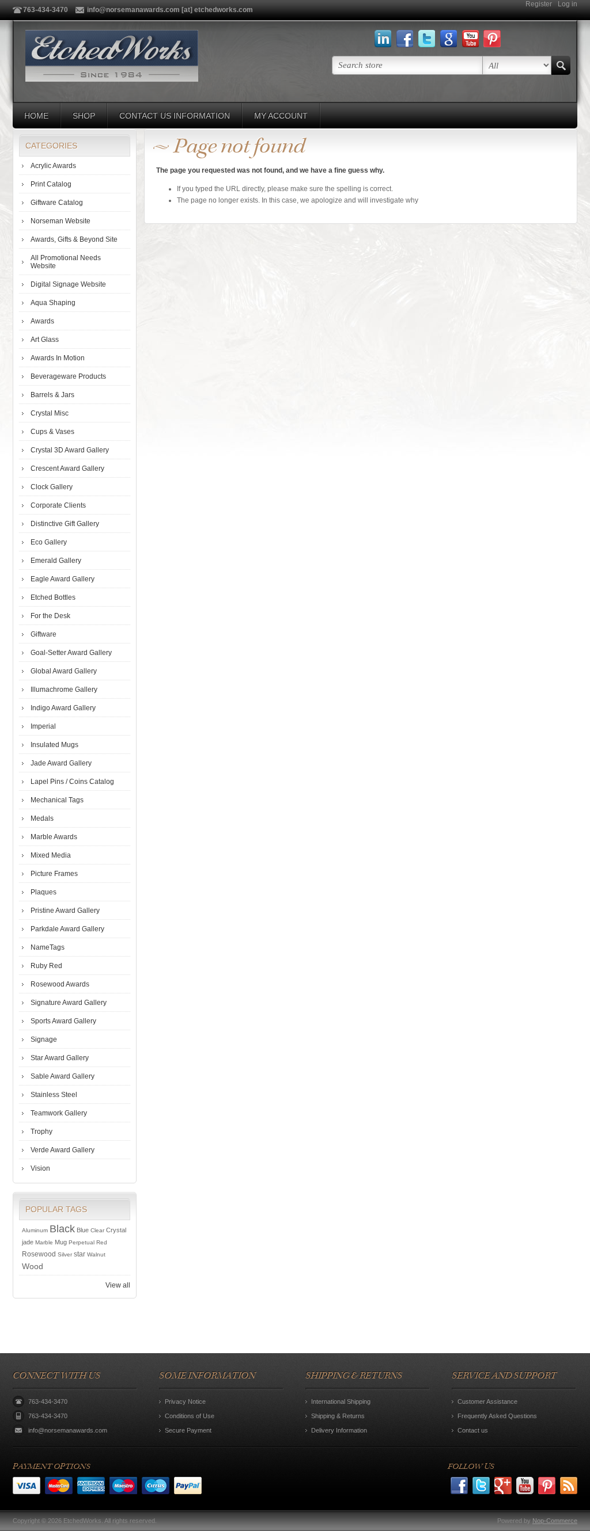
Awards (42, 321)
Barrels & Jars (52, 395)
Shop (84, 115)
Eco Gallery (49, 542)
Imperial (43, 726)
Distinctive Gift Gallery (65, 524)
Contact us (472, 1430)
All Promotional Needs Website (66, 262)
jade (27, 1242)
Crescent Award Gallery (67, 468)
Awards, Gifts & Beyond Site (74, 239)
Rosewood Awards (60, 984)
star (79, 1254)
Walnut (96, 1254)
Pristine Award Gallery (65, 911)
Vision (40, 1168)
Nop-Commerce (554, 1520)
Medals (42, 818)
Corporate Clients (58, 505)
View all (117, 1285)
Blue (83, 1230)
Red (101, 1242)
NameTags (48, 947)
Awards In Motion (58, 358)
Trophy (41, 1132)
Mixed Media (51, 855)
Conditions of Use (189, 1415)
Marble (44, 1242)
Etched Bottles (53, 597)
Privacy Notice (185, 1401)
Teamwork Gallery (59, 1113)
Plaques (43, 892)
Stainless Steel (54, 1095)
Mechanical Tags (57, 800)
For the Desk (50, 616)
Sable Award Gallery (62, 1076)
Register (538, 4)
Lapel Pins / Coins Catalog (72, 782)
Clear (97, 1230)
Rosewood (39, 1254)
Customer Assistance (487, 1401)
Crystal (116, 1230)
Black (62, 1229)
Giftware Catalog (57, 203)
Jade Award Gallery (61, 763)
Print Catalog (51, 184)
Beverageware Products (68, 376)
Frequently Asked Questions (497, 1415)
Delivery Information (339, 1430)
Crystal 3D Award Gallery (70, 450)
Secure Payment (188, 1430)
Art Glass (45, 340)
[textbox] (407, 65)
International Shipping (340, 1401)
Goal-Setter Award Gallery (71, 653)
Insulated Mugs (54, 745)
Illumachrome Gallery (64, 689)
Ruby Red (46, 966)
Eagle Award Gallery (62, 579)
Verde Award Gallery (62, 1150)
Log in (567, 4)
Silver (65, 1254)
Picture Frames (54, 874)
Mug (61, 1242)
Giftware (43, 634)
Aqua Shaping (53, 303)
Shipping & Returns (338, 1415)
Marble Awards (54, 837)
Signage (44, 1039)
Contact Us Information (174, 115)
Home (36, 115)
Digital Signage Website (68, 284)
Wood (32, 1266)
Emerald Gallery (56, 561)
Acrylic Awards (53, 166)
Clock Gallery (52, 487)
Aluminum (35, 1230)
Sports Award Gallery (63, 1021)
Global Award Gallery (64, 671)
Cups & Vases (52, 432)
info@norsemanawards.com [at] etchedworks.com (170, 10)
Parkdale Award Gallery (67, 929)
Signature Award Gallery (69, 1003)
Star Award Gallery (60, 1058)
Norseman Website (60, 221)
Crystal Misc (50, 413)
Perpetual (81, 1242)
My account (281, 115)
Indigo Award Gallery (63, 708)
